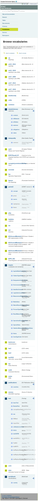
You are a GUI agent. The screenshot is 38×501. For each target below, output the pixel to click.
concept (15, 191)
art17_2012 (12, 83)
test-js (15, 430)
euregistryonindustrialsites (14, 163)
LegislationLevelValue (17, 293)
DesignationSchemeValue (17, 280)
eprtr (10, 149)
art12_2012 (12, 64)
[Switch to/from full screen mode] (28, 4)
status (15, 133)
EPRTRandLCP (13, 155)
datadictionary (13, 109)
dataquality (12, 138)
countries (15, 387)
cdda (10, 100)
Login (24, 3)
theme (15, 333)
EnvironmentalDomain (17, 285)
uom (9, 466)
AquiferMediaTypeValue (17, 271)
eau (14, 414)
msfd (10, 370)
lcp (9, 364)
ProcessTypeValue (17, 309)
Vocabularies (5, 29)
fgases (10, 180)
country (15, 482)
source (15, 199)
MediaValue (16, 301)
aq (9, 58)
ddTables (15, 122)
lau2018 (11, 357)
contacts (15, 115)
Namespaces (5, 35)
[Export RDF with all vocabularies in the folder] (33, 111)
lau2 (9, 353)
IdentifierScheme (17, 289)
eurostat (11, 169)
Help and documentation (8, 14)
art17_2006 (12, 77)
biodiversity (12, 95)
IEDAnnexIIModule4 (14, 250)
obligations (16, 129)
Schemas (4, 26)
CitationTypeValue (17, 275)
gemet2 (10, 187)
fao (9, 174)
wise (9, 470)
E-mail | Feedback (7, 495)
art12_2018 (12, 70)
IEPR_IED (11, 259)
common (11, 104)
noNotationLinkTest (17, 427)
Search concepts (22, 53)
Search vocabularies (10, 53)
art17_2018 (12, 89)
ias (9, 225)
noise (10, 376)
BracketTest (16, 406)
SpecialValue (16, 325)
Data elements (6, 23)
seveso (10, 392)
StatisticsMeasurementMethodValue (17, 328)
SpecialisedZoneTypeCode (17, 320)
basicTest (15, 402)
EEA (9, 1)
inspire (10, 265)
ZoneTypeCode (17, 337)
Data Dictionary (15, 11)
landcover (11, 342)
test (9, 398)
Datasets (4, 17)
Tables (4, 20)
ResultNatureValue (17, 314)
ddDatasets (16, 118)
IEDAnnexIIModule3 (14, 242)
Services (4, 32)
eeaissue (15, 125)
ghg (9, 213)
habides (11, 219)
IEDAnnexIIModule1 (14, 236)
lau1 (9, 348)
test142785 (16, 433)
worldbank (11, 476)
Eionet (9, 11)
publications (12, 382)
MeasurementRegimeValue (17, 296)
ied (9, 230)
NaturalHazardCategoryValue (17, 305)
